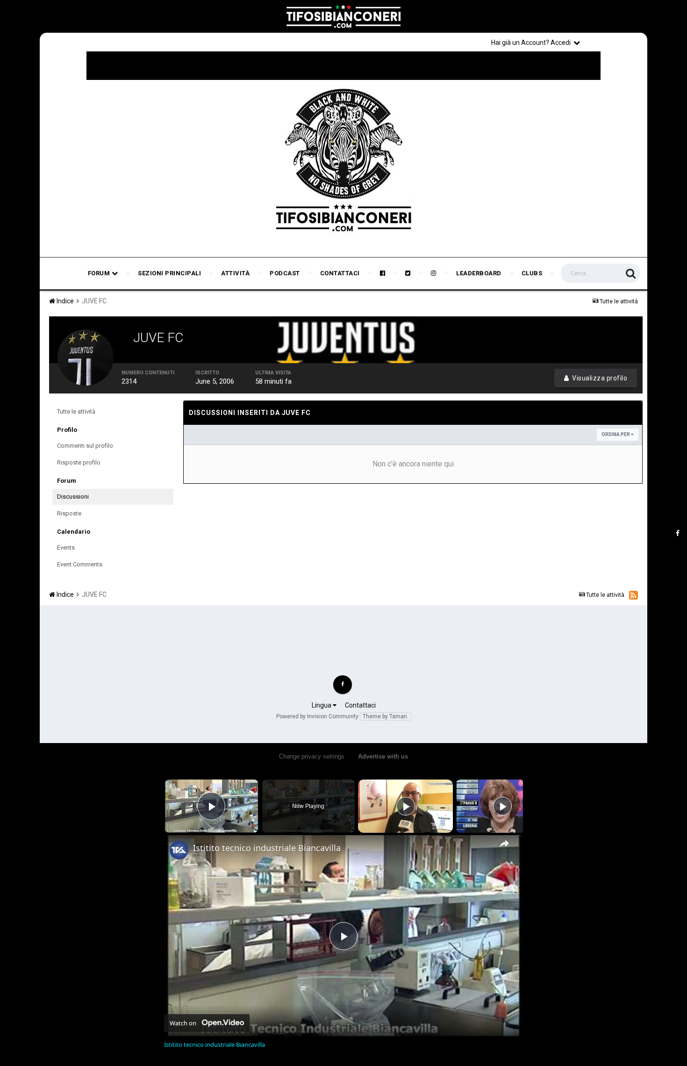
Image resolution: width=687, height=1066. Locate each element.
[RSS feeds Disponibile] (633, 595)
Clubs (532, 273)
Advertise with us (383, 756)
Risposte (69, 513)
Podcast (285, 273)
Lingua (322, 705)
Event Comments (79, 564)
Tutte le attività (76, 411)
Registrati (615, 42)
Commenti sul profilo (85, 445)
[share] (504, 843)
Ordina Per (616, 434)
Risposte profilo (78, 462)
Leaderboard (478, 273)
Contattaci (340, 273)
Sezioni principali (169, 273)
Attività (235, 273)
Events (66, 547)
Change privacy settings (311, 756)
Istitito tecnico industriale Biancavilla (267, 848)
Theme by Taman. (385, 716)
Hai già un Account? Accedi (532, 42)
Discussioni (73, 496)
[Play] (405, 806)
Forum (100, 273)
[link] (179, 850)
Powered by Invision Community (317, 716)
